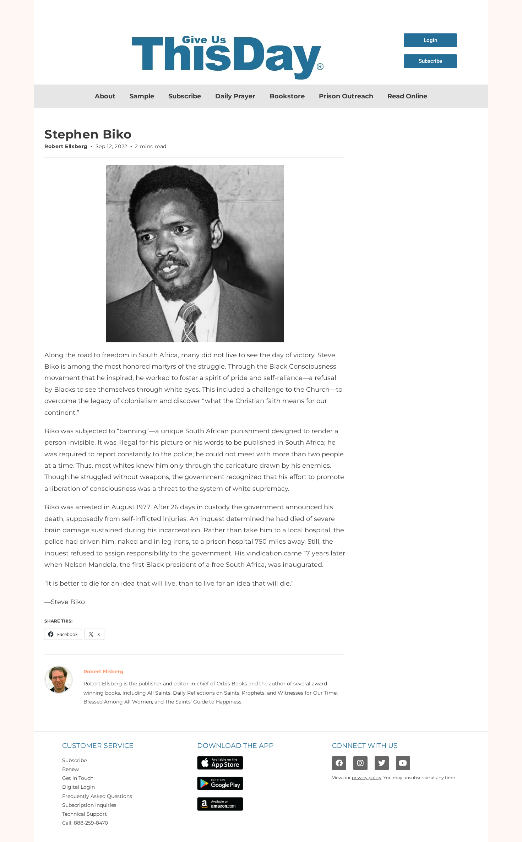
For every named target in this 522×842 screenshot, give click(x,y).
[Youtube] (403, 763)
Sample (142, 96)
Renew (70, 769)
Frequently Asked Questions (97, 796)
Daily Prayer (235, 96)
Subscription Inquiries (89, 805)
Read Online (407, 96)
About (105, 96)
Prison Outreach (346, 96)
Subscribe (184, 96)
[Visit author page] (58, 679)
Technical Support (84, 814)
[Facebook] (339, 763)
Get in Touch (77, 778)
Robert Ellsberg (66, 146)
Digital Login (78, 787)
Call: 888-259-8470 (85, 823)
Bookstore (287, 96)
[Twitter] (382, 763)
